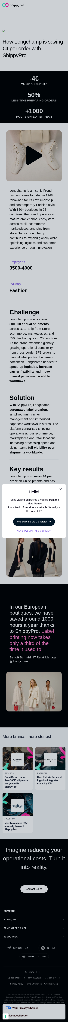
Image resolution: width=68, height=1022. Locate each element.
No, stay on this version (34, 530)
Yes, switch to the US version (32, 521)
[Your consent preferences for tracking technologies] (6, 1016)
